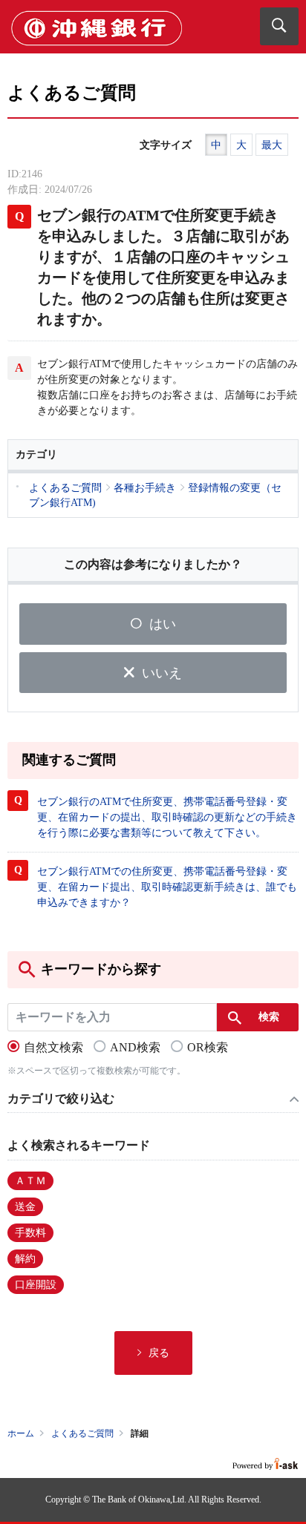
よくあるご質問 (82, 1433)
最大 (271, 145)
